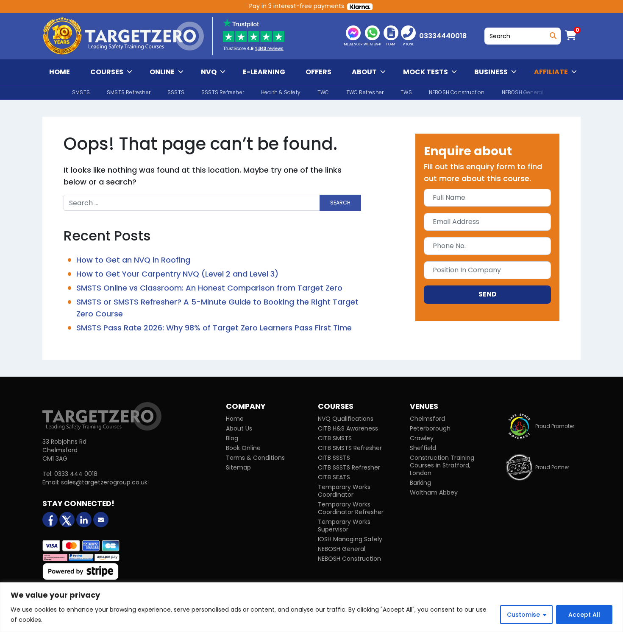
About (364, 72)
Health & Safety (280, 92)
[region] (311, 607)
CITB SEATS (334, 477)
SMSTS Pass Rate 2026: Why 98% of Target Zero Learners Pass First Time (214, 327)
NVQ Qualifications (345, 418)
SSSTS (175, 92)
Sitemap (238, 467)
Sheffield (423, 448)
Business (491, 72)
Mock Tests (425, 72)
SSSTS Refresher (222, 92)
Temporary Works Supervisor (344, 525)
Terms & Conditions (255, 457)
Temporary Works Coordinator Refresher (351, 508)
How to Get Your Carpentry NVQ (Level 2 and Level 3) (177, 273)
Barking (420, 482)
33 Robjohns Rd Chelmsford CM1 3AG (64, 450)
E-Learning (264, 72)
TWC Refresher (365, 92)
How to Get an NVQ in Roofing (133, 259)
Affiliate (551, 72)
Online (162, 72)
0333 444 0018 (75, 474)
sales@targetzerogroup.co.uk (104, 482)
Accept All (584, 614)
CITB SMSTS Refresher (350, 448)
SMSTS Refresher (128, 92)
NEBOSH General (341, 549)
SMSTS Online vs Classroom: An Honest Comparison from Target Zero (209, 287)
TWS (406, 92)
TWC (323, 92)
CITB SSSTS (334, 457)
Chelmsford (427, 418)
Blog (232, 438)
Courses (106, 72)
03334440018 (443, 36)
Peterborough (430, 428)
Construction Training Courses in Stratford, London (442, 465)
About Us (239, 428)
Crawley (422, 438)
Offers (318, 72)
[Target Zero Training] (101, 416)
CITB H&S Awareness (348, 428)
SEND (487, 294)
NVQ (209, 72)
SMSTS (81, 92)
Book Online (243, 448)
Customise (523, 614)
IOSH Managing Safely (350, 539)
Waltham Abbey (434, 492)
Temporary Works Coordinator (344, 491)
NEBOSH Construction (457, 92)
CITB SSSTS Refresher (349, 467)
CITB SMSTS (335, 438)
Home (59, 72)
